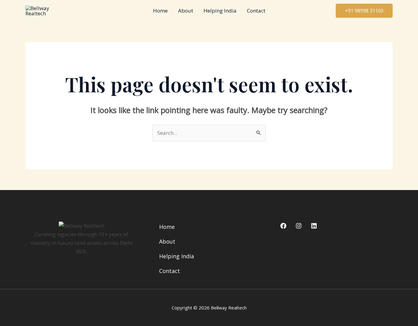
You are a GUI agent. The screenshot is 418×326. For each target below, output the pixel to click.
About (185, 10)
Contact (256, 10)
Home (160, 10)
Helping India (220, 10)
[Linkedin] (314, 226)
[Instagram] (299, 226)
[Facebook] (283, 226)
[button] (364, 11)
